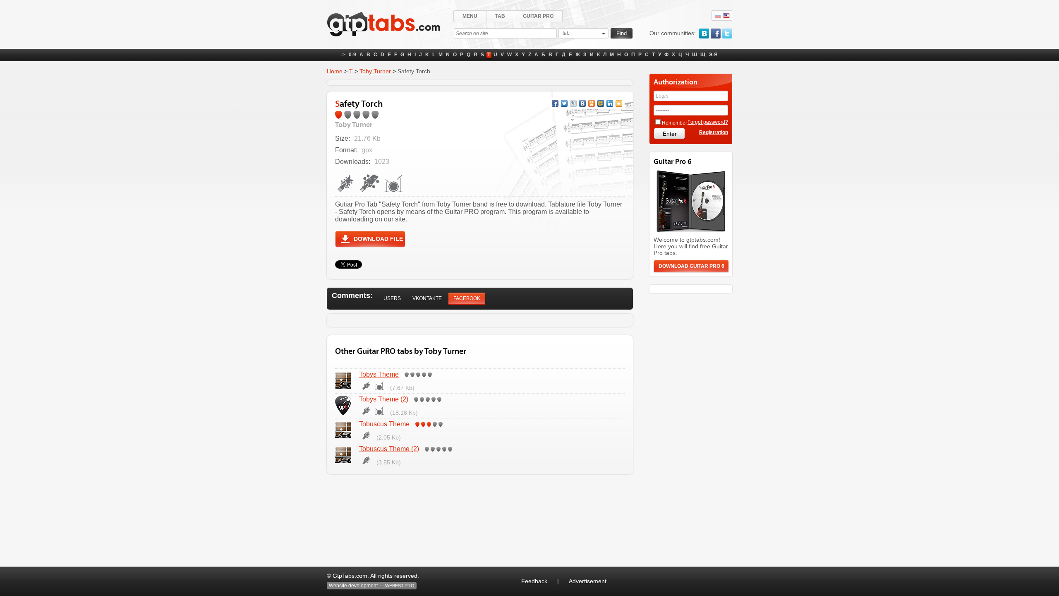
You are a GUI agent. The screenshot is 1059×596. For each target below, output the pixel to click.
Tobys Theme (379, 374)
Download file (378, 239)
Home (335, 71)
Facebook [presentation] (466, 298)
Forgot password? (708, 122)
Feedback (534, 581)
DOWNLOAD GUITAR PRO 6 (691, 266)
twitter (727, 33)
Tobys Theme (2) (383, 399)
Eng (726, 16)
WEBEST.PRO (399, 585)
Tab (500, 16)
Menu (469, 16)
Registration (713, 132)
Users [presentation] (392, 298)
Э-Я (713, 55)
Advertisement (587, 581)
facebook (716, 33)
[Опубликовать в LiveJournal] (573, 103)
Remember (674, 123)
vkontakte (704, 33)
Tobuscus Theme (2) (389, 448)
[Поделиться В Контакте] (582, 103)
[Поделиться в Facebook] (555, 103)
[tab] (392, 298)
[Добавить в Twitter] (564, 103)
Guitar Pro (538, 16)
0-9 (352, 55)
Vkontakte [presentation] (427, 298)
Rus (717, 16)
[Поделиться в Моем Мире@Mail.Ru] (600, 103)
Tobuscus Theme (384, 424)
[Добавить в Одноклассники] (591, 103)
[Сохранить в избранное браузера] (619, 103)
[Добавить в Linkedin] (609, 103)
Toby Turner (375, 71)
